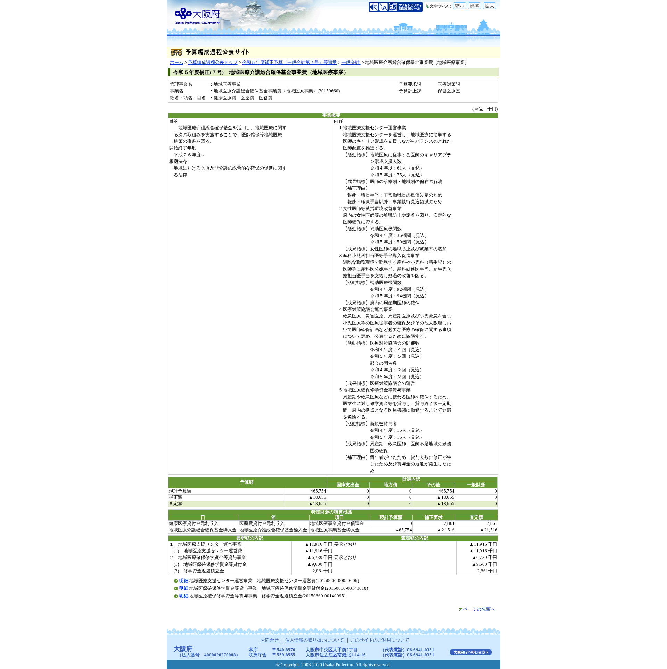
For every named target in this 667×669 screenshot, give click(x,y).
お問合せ (270, 640)
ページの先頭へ (479, 609)
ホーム (176, 62)
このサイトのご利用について (380, 640)
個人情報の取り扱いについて (315, 640)
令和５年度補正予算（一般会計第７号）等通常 (289, 62)
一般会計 (351, 62)
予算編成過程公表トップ (213, 62)
